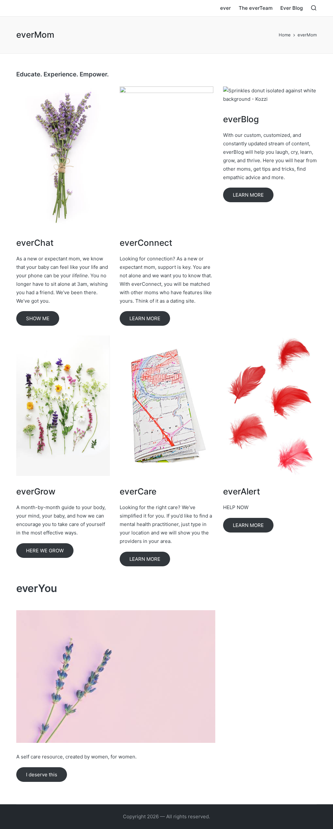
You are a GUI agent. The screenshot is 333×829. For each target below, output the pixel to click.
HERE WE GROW (45, 550)
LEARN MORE (144, 318)
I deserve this (41, 774)
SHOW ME (37, 318)
